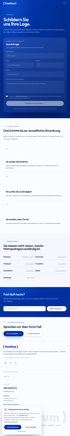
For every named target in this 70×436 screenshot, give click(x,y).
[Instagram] (11, 363)
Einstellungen (22, 431)
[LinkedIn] (5, 363)
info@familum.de (8, 391)
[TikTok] (16, 363)
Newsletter (51, 425)
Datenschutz (42, 425)
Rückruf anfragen (55, 309)
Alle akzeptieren (12, 427)
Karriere (58, 425)
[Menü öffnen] (64, 3)
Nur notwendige (31, 427)
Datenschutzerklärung (22, 96)
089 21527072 (10, 388)
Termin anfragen (12, 333)
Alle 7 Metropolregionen (11, 404)
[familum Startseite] (10, 3)
